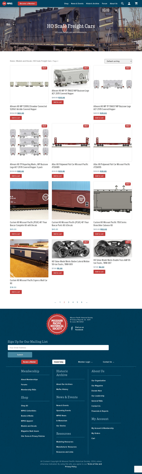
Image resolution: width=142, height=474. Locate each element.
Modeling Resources (64, 441)
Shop (66, 3)
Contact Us (96, 406)
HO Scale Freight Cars (42, 61)
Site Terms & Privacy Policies (33, 436)
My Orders (96, 433)
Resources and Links (64, 451)
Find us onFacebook (79, 328)
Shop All (24, 405)
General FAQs (97, 400)
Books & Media (27, 415)
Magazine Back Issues (30, 431)
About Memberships (29, 379)
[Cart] (136, 3)
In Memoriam (61, 420)
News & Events (77, 3)
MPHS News (61, 415)
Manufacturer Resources (66, 446)
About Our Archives (64, 384)
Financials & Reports (100, 411)
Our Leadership (98, 395)
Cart (93, 438)
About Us (113, 3)
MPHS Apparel (27, 420)
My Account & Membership (103, 428)
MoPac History (62, 389)
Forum (104, 3)
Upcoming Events (63, 410)
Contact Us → (108, 361)
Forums (24, 384)
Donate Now (97, 390)
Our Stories (61, 425)
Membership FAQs (28, 389)
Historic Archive (92, 3)
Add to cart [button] (16, 118)
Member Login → (85, 361)
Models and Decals (24, 61)
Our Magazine (97, 385)
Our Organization (99, 380)
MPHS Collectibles (28, 410)
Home (12, 61)
